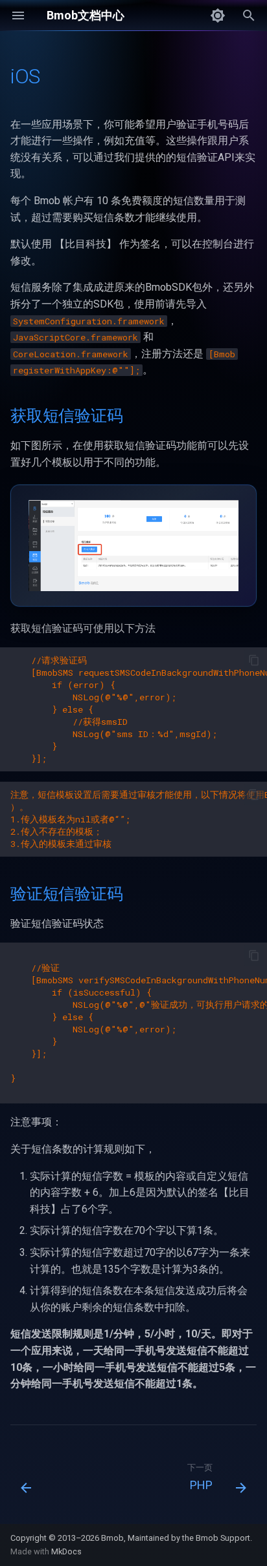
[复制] (254, 660)
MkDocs (66, 1551)
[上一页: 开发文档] (26, 1480)
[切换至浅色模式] (218, 15)
